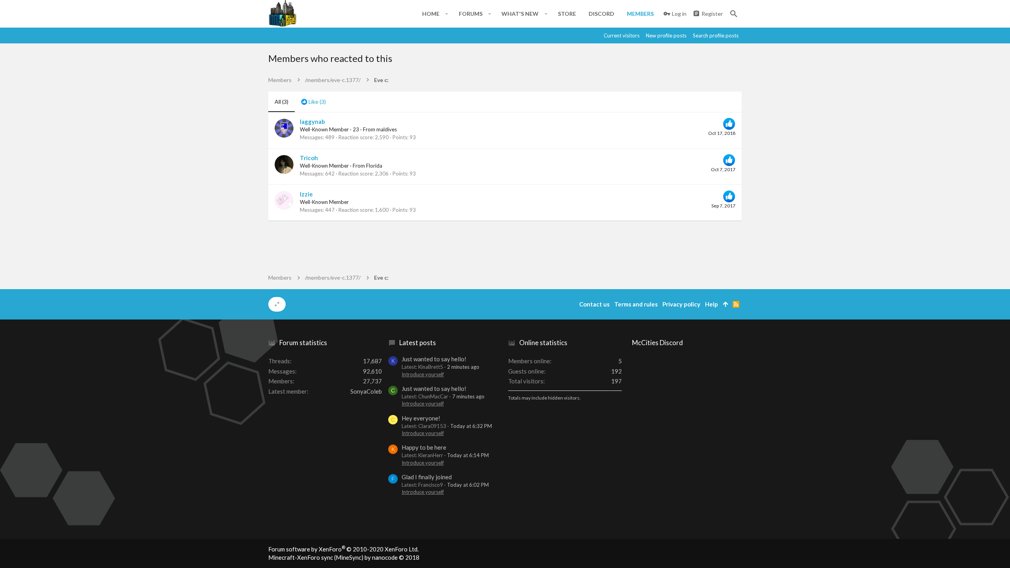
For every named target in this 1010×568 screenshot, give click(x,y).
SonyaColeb (366, 391)
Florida (374, 166)
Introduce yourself (423, 374)
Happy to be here (424, 447)
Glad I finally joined (427, 476)
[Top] (725, 304)
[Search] (734, 14)
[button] (447, 13)
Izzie (306, 194)
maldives (386, 129)
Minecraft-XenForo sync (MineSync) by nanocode (343, 557)
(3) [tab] (281, 101)
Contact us (594, 304)
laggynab (312, 121)
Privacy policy (681, 304)
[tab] (313, 102)
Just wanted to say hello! (434, 358)
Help (711, 304)
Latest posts (417, 342)
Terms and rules (636, 304)
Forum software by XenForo (343, 549)
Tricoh (309, 157)
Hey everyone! (421, 418)
